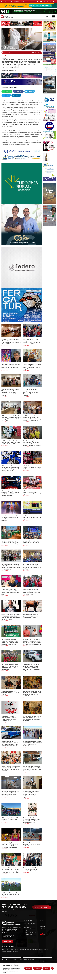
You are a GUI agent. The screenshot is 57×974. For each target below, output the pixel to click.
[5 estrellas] (5, 87)
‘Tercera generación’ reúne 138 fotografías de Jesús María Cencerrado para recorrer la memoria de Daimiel (10, 392)
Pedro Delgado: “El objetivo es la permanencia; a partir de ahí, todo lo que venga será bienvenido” (32, 342)
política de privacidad (17, 959)
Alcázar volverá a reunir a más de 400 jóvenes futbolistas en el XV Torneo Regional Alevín (32, 592)
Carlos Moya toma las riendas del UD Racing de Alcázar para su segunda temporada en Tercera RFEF (11, 617)
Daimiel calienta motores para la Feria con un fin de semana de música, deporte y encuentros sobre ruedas (10, 870)
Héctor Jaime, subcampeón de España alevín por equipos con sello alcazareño (32, 492)
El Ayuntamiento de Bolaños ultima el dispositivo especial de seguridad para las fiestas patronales (11, 418)
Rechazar (37, 968)
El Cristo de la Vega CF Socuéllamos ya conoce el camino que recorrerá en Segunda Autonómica (9, 642)
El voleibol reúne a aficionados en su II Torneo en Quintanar (31, 844)
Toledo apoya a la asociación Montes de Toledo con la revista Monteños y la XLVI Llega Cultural (32, 367)
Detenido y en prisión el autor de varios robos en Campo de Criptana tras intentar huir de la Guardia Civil (31, 667)
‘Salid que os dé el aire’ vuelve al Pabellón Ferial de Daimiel (10, 692)
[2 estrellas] (2, 87)
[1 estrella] (1, 87)
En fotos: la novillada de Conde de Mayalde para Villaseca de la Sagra (30, 616)
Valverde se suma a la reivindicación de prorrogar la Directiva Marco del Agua (10, 542)
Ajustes (46, 968)
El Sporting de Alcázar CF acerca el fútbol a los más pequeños (9, 819)
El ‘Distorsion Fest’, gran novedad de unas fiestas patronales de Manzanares (31, 542)
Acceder (50, 195)
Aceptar (28, 968)
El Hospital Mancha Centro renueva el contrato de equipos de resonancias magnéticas (10, 793)
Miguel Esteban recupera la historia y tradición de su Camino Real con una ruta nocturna (32, 718)
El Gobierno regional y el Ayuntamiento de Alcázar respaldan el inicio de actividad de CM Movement (32, 443)
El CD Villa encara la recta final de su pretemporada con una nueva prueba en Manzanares (9, 667)
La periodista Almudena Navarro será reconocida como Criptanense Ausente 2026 (10, 592)
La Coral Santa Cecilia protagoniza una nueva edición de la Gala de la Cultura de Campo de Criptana (30, 392)
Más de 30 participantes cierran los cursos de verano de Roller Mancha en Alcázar (32, 467)
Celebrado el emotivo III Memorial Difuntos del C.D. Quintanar (10, 894)
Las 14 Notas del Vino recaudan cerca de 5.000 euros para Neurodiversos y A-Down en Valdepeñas (32, 418)
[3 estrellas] (3, 87)
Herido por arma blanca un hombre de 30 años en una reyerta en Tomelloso (32, 517)
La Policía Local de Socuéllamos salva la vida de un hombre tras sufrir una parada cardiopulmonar (10, 743)
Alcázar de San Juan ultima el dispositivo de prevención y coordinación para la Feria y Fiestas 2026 (11, 342)
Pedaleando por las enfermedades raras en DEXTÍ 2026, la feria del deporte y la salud (9, 718)
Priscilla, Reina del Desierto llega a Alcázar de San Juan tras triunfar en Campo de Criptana (10, 518)
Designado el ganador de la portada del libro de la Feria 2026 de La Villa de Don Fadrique (32, 693)
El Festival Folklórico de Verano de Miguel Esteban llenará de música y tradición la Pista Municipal (10, 468)
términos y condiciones (30, 959)
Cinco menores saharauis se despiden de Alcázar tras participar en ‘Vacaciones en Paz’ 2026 (10, 768)
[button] (47, 16)
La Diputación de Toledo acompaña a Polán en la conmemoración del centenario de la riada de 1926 (31, 794)
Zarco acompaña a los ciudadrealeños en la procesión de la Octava (30, 869)
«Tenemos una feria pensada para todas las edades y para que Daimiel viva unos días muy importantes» (10, 367)
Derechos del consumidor (9, 56)
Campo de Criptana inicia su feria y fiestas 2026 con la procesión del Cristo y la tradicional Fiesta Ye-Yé (10, 845)
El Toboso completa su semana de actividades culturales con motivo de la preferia (32, 567)
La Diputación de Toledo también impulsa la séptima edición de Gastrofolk (10, 442)
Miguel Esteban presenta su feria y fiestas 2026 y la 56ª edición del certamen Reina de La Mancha (10, 567)
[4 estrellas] (4, 87)
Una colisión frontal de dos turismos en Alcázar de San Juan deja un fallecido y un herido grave (32, 768)
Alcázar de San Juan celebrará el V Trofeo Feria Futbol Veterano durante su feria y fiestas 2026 (32, 820)
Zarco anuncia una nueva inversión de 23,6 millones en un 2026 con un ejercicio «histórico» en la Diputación (32, 642)
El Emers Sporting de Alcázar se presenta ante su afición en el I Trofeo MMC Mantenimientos (10, 493)
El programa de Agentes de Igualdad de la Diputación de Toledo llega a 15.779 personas (32, 743)
